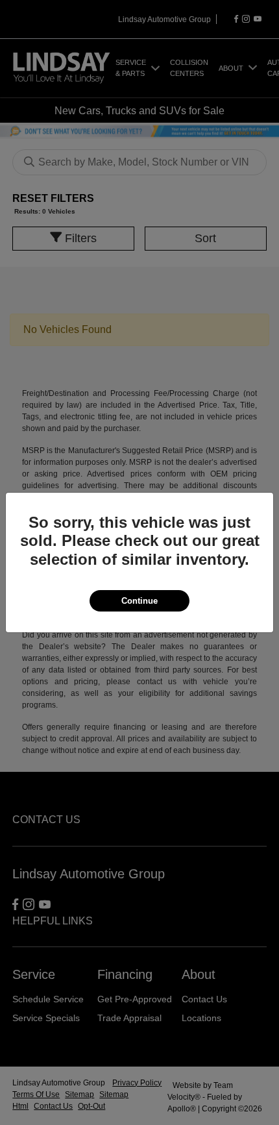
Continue (139, 601)
